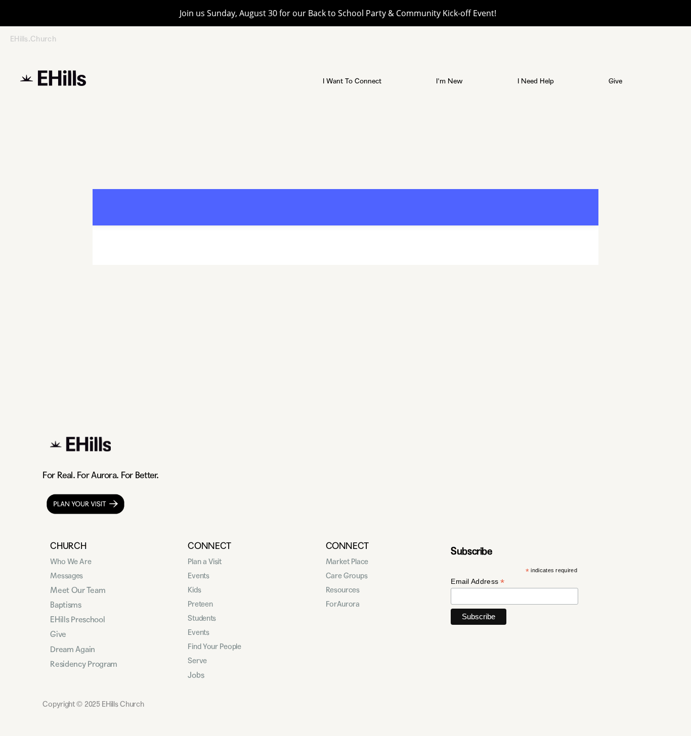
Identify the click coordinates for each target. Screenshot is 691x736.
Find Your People (214, 646)
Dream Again (72, 649)
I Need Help (536, 81)
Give (616, 81)
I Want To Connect (353, 81)
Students (202, 618)
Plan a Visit (204, 561)
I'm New (450, 81)
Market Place (347, 561)
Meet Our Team (77, 590)
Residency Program (83, 664)
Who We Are (70, 561)
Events (198, 575)
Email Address (478, 581)
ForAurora (343, 604)
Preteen (200, 604)
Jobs (196, 675)
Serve (197, 660)
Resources (343, 589)
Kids (194, 589)
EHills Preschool (77, 619)
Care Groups (347, 575)
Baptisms (65, 605)
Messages (66, 575)
